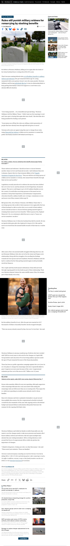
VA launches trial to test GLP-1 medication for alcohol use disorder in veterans (14, 489)
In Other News (6, 486)
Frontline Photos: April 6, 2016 (56, 302)
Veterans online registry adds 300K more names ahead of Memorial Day (22, 379)
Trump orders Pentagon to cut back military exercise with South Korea (63, 47)
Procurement (38, 1)
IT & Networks (45, 1)
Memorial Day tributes (12, 132)
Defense (58, 1)
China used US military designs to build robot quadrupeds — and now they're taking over (57, 32)
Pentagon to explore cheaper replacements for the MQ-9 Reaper (15, 529)
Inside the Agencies (29, 1)
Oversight (52, 1)
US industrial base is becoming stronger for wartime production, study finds (16, 498)
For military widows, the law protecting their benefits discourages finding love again (22, 162)
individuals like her (20, 83)
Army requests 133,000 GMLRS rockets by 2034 (63, 38)
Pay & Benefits (7, 17)
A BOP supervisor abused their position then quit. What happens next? (57, 296)
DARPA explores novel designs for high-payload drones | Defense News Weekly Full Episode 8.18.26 (62, 55)
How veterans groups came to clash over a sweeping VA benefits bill (16, 509)
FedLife (63, 1)
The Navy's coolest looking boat (57, 291)
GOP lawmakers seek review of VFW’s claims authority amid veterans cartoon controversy (14, 520)
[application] (58, 24)
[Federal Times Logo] (18, 2)
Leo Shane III (7, 26)
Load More (23, 538)
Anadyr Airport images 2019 (55, 306)
